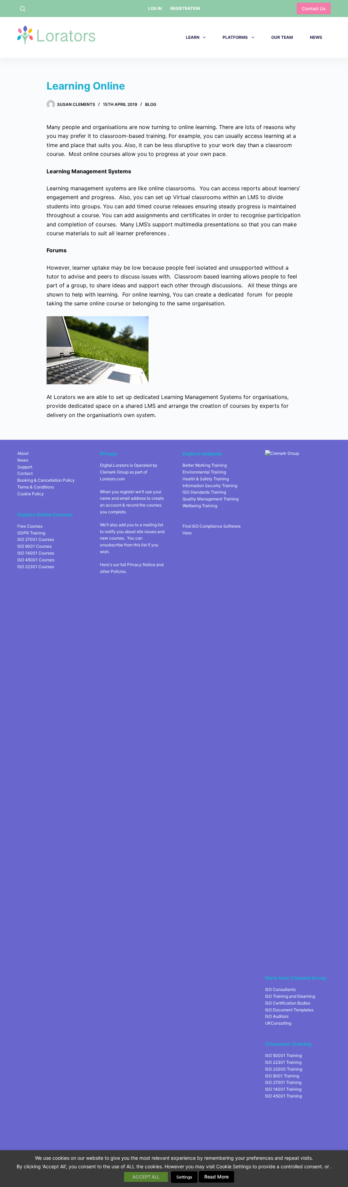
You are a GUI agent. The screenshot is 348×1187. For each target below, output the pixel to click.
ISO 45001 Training (283, 1095)
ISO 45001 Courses (35, 559)
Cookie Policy (30, 493)
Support (24, 466)
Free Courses (29, 526)
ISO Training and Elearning (290, 996)
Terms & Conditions (35, 487)
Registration (185, 8)
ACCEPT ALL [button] (146, 1177)
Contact (25, 473)
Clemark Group (114, 472)
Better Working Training (204, 465)
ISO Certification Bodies (287, 1003)
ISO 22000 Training (283, 1069)
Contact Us (314, 8)
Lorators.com (112, 478)
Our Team (282, 37)
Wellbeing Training (199, 505)
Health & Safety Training (205, 478)
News (316, 37)
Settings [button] (184, 1177)
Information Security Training (209, 485)
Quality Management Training (210, 498)
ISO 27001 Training (283, 1082)
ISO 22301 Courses (35, 566)
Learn (192, 37)
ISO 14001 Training (283, 1089)
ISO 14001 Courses (35, 553)
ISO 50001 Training (283, 1055)
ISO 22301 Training (283, 1062)
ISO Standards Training (204, 492)
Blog (150, 104)
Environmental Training (204, 472)
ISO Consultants (280, 989)
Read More (216, 1177)
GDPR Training (31, 532)
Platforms (235, 37)
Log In (155, 8)
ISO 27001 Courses (35, 539)
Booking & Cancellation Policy (46, 480)
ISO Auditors (277, 1016)
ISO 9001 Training (282, 1075)
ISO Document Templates (289, 1009)
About (23, 453)
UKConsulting (278, 1023)
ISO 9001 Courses (34, 546)
